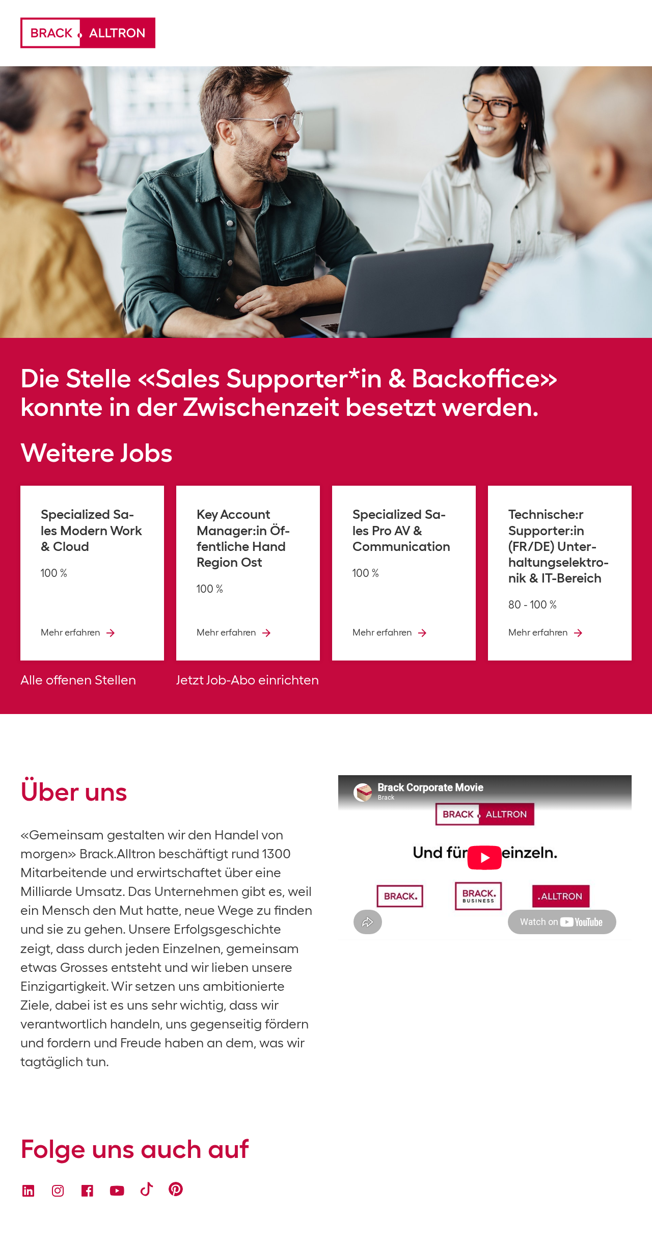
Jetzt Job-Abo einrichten (247, 680)
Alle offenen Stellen (78, 680)
